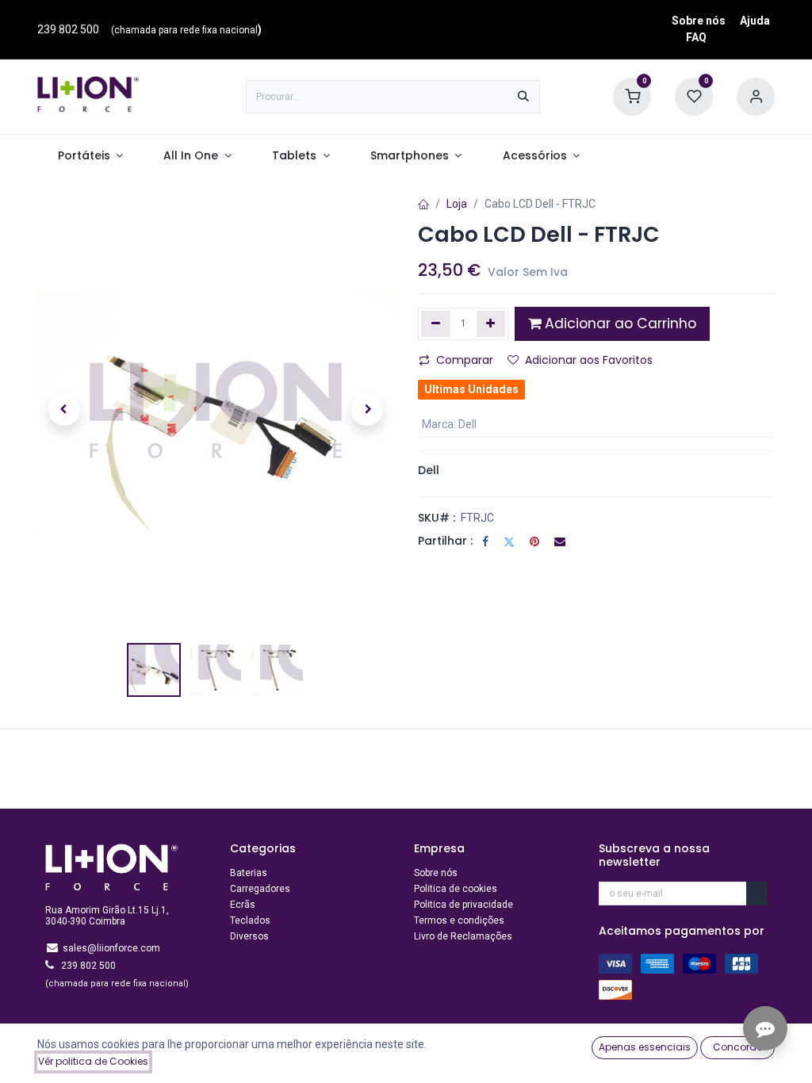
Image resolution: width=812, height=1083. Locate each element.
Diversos (249, 936)
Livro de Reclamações (463, 936)
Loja (456, 203)
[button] (64, 410)
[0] (632, 96)
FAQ (696, 37)
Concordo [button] (738, 1047)
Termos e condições (459, 920)
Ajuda (755, 20)
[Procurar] (523, 97)
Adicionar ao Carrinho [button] (618, 323)
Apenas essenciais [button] (645, 1047)
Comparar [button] (464, 360)
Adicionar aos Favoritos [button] (589, 360)
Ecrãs (242, 904)
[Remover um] (435, 323)
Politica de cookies (455, 888)
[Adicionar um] (491, 323)
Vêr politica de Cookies (93, 1061)
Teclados (250, 920)
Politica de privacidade (463, 904)
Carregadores (260, 888)
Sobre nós (699, 20)
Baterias (248, 872)
